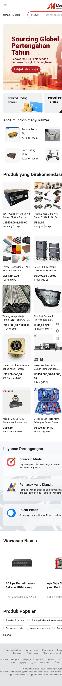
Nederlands (45, 662)
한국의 (23, 662)
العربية (33, 662)
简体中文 (27, 659)
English (15, 659)
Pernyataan (47, 650)
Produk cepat (33, 653)
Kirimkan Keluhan (13, 650)
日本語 (51, 659)
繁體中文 (40, 659)
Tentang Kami (31, 650)
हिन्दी (57, 662)
